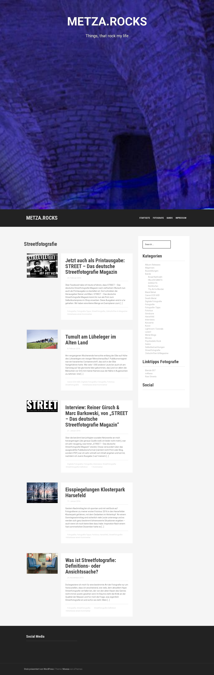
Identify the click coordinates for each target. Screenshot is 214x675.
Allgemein (149, 268)
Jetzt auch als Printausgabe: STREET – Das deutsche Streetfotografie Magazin (95, 266)
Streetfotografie (98, 311)
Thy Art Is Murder (156, 289)
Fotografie (158, 218)
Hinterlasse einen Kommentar (79, 314)
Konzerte (149, 323)
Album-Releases (152, 265)
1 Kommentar (97, 467)
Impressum (181, 218)
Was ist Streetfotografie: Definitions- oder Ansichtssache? (90, 566)
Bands (170, 218)
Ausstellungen (151, 271)
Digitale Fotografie (89, 382)
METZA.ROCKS (42, 218)
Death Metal (150, 298)
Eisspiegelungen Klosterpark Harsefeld (95, 493)
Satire (148, 344)
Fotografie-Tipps (84, 311)
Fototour (110, 382)
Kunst (147, 326)
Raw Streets (150, 376)
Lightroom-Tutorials (154, 329)
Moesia (66, 669)
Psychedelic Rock (153, 341)
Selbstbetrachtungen (155, 347)
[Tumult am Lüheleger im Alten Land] (42, 339)
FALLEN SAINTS (155, 280)
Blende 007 (150, 370)
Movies (148, 338)
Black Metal (150, 292)
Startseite (144, 218)
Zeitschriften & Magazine (116, 311)
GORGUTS (152, 283)
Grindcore (149, 313)
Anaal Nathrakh (155, 277)
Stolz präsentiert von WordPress (39, 669)
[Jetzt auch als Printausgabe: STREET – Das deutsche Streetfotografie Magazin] (42, 265)
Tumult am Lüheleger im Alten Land (90, 340)
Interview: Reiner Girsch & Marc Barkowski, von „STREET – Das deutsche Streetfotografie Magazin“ (96, 416)
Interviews (97, 464)
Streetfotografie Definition (77, 467)
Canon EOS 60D (73, 382)
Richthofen (153, 286)
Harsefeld (104, 535)
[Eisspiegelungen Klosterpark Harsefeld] (42, 492)
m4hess (149, 373)
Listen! (148, 332)
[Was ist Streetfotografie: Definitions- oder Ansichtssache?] (42, 563)
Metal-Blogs (150, 335)
